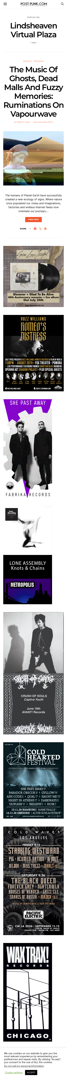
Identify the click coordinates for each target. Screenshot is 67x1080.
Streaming (39, 61)
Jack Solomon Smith (43, 122)
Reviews (27, 61)
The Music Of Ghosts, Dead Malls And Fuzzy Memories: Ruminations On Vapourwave (33, 92)
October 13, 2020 (22, 122)
